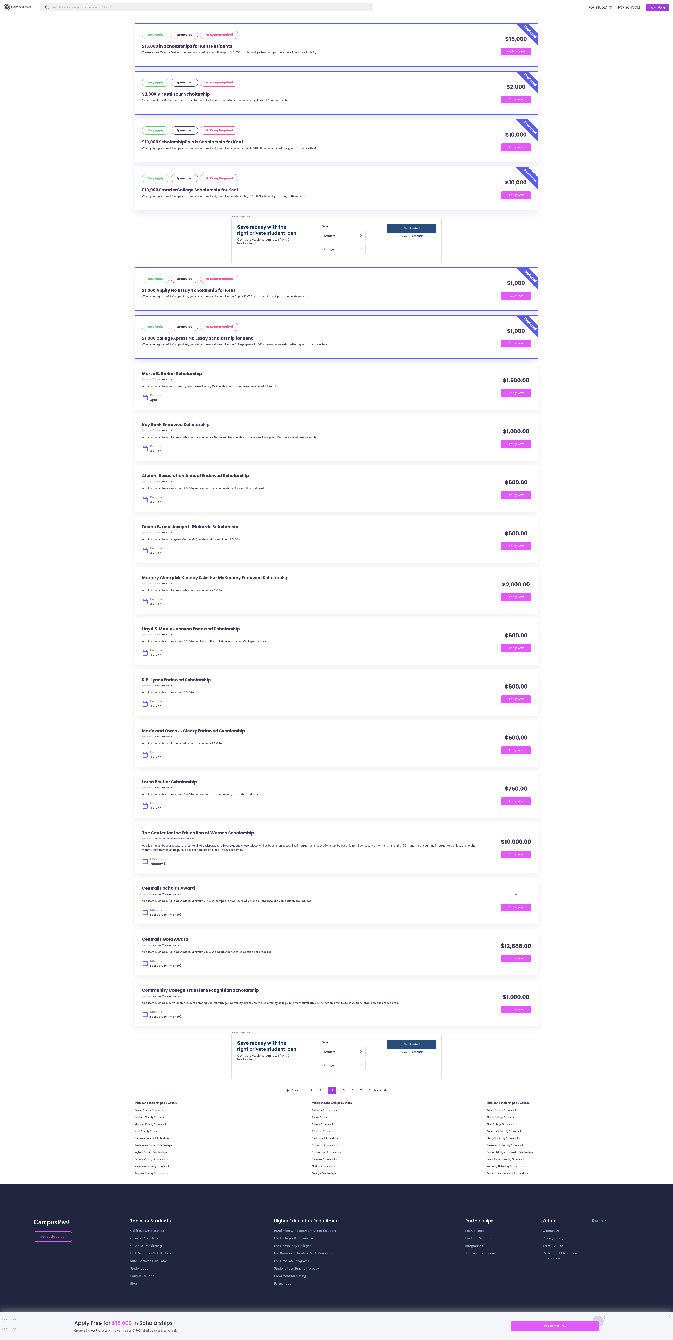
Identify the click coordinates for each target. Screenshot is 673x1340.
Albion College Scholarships (502, 1117)
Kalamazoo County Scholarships (153, 1166)
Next (377, 1090)
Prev (295, 1090)
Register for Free (555, 1326)
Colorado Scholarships (325, 1145)
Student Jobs (140, 1268)
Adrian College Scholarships (503, 1110)
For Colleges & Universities (294, 1238)
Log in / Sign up (658, 7)
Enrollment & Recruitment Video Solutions (305, 1230)
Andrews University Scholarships (505, 1131)
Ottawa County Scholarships (151, 1159)
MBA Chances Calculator (148, 1261)
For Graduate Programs (291, 1261)
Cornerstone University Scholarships (507, 1173)
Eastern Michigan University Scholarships (510, 1152)
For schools (629, 7)
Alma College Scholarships (502, 1124)
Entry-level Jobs (142, 1276)
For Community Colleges (292, 1246)
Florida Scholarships (323, 1166)
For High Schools (478, 1238)
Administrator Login (480, 1253)
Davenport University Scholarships (506, 1145)
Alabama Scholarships (324, 1110)
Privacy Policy (553, 1238)
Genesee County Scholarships (152, 1138)
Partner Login (284, 1283)
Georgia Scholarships (324, 1173)
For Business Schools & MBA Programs (303, 1253)
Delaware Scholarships (325, 1159)
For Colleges (474, 1230)
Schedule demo (52, 1237)
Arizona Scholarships (324, 1124)
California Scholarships (325, 1138)
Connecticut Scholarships (326, 1152)
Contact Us (551, 1230)
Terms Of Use (553, 1246)
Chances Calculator (144, 1238)
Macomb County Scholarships (152, 1124)
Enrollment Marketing (290, 1276)
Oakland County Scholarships (151, 1117)
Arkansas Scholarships (324, 1131)
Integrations (474, 1246)
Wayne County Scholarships (150, 1110)
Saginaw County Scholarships (151, 1173)
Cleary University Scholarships (504, 1138)
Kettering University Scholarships (505, 1166)
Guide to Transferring (146, 1246)
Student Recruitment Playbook (296, 1268)
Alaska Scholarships (323, 1117)
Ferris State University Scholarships (507, 1159)
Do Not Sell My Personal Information (561, 1256)
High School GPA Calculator (151, 1253)
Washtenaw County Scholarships (153, 1145)
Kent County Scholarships (149, 1131)
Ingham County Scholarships (151, 1152)
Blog (133, 1283)
